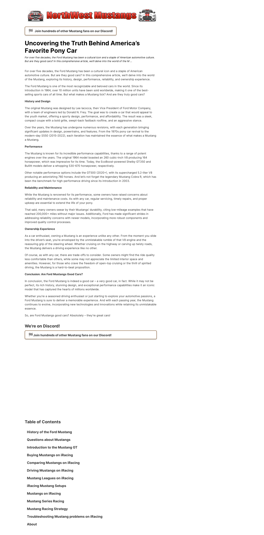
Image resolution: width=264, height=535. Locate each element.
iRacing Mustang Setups (46, 486)
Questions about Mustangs (48, 440)
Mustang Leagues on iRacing (50, 478)
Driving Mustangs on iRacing (50, 470)
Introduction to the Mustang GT (52, 447)
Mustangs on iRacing (44, 493)
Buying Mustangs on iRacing (50, 455)
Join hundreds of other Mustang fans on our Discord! (74, 31)
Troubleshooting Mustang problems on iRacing (64, 517)
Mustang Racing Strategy (47, 509)
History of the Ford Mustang (49, 432)
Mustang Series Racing (45, 501)
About (32, 524)
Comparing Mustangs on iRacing (53, 463)
